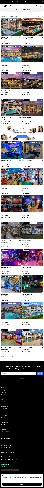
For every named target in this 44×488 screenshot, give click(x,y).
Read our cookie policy (6, 480)
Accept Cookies (22, 484)
